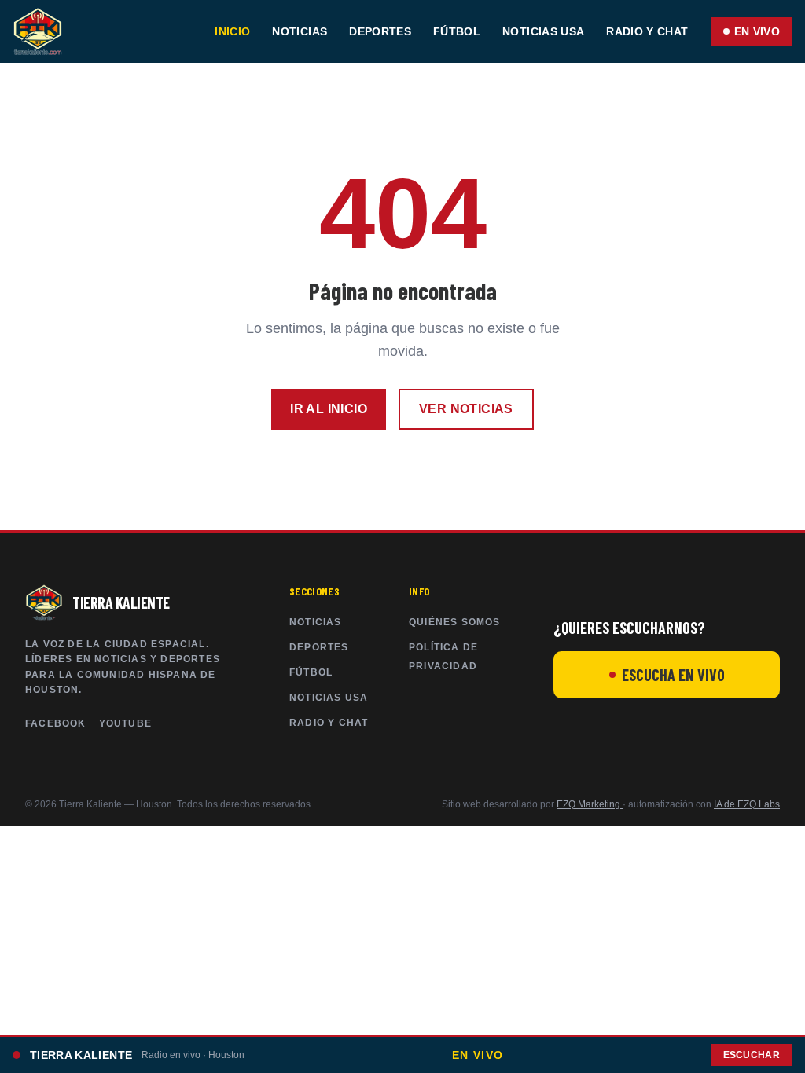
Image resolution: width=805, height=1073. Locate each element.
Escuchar (751, 1054)
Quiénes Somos (455, 622)
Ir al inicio (328, 409)
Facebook (55, 723)
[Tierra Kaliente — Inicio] (38, 31)
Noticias (299, 31)
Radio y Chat (647, 31)
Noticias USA (543, 31)
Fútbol (456, 31)
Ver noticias (466, 409)
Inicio (232, 31)
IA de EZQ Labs (747, 804)
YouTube (125, 723)
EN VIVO (757, 31)
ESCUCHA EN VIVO (673, 674)
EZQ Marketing (590, 804)
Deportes (380, 31)
